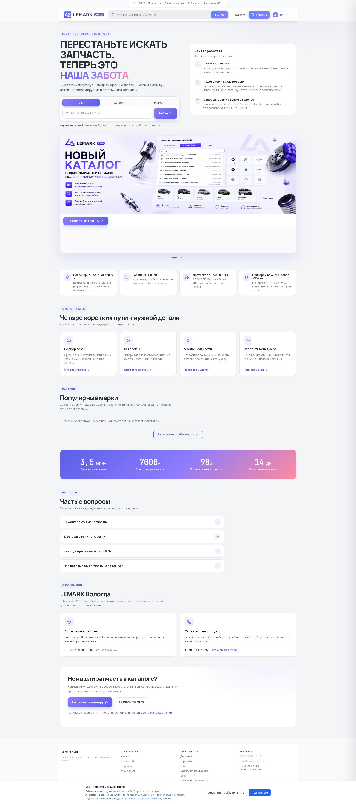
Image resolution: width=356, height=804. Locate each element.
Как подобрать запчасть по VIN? (87, 551)
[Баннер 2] (181, 257)
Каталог (240, 15)
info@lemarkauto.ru (173, 3)
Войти (283, 14)
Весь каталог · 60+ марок (176, 434)
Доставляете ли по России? (84, 537)
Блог (183, 775)
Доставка (186, 756)
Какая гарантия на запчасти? (85, 522)
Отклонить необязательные (226, 792)
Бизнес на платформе (194, 771)
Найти (163, 113)
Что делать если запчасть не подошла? (93, 566)
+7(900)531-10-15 (147, 3)
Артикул (119, 102)
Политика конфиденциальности (117, 798)
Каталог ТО (128, 761)
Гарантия (186, 761)
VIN (81, 102)
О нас (184, 766)
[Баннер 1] (174, 257)
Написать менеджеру (87, 702)
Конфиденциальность (194, 780)
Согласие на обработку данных (154, 798)
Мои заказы (128, 771)
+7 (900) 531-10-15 (131, 702)
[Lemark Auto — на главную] (84, 14)
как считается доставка (137, 713)
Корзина (126, 766)
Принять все (260, 792)
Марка (158, 102)
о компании (164, 713)
